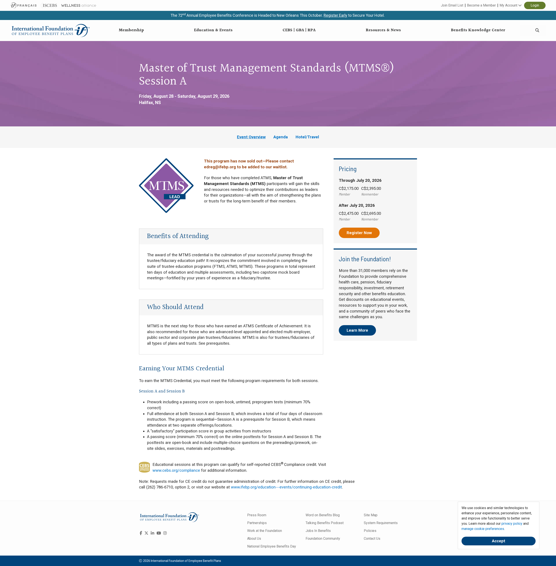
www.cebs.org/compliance (176, 470)
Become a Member (481, 5)
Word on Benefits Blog (323, 515)
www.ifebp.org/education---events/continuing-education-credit (286, 487)
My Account (509, 5)
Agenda (280, 137)
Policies (370, 531)
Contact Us (372, 538)
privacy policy (511, 523)
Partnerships (257, 523)
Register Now (359, 232)
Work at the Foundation (264, 531)
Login (535, 5)
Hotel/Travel (307, 137)
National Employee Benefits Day (271, 546)
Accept (498, 541)
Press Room (256, 515)
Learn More (357, 330)
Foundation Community (323, 538)
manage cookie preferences (483, 529)
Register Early (335, 15)
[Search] (537, 30)
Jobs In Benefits (318, 531)
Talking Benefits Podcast (325, 523)
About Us (254, 538)
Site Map (370, 515)
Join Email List (452, 5)
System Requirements (381, 523)
